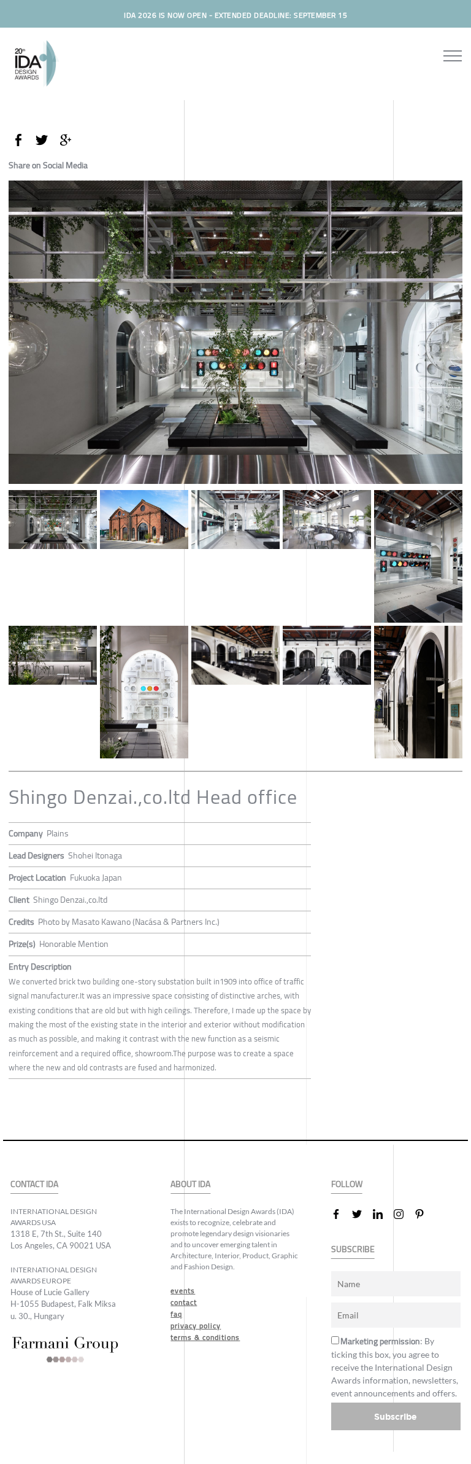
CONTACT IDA (34, 1184)
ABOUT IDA (190, 1184)
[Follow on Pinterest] (424, 1214)
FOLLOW (346, 1184)
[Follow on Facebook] (341, 1214)
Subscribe (395, 1416)
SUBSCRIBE (353, 1249)
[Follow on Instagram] (403, 1214)
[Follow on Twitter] (362, 1214)
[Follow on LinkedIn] (382, 1214)
